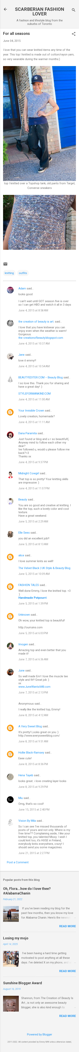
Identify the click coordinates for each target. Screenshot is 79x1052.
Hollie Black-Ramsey (31, 752)
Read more (67, 926)
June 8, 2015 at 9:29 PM (33, 787)
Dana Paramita (27, 433)
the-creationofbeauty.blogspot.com (40, 337)
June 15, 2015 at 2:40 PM (33, 809)
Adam (22, 288)
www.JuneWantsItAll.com (34, 686)
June (21, 670)
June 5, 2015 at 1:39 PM (33, 603)
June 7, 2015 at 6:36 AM (33, 659)
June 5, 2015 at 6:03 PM (33, 633)
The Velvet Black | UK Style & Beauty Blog (44, 568)
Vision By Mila (27, 820)
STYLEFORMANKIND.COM (34, 393)
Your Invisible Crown (31, 410)
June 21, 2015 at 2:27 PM (33, 853)
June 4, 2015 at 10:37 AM (34, 343)
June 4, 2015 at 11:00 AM (34, 399)
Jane (21, 354)
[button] (73, 34)
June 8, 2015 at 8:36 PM (33, 764)
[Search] (73, 10)
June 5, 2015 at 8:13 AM (33, 544)
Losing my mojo (15, 938)
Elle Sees (24, 532)
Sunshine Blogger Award (22, 983)
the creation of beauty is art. (36, 321)
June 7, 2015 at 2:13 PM (33, 692)
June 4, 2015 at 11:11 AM (34, 422)
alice (21, 555)
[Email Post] (5, 265)
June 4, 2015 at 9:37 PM (33, 462)
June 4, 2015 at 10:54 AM (34, 366)
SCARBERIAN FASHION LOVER (39, 12)
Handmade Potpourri (32, 597)
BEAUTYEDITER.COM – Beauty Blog (40, 377)
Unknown (24, 614)
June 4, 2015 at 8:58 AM (33, 310)
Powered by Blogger (39, 1034)
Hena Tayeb (25, 775)
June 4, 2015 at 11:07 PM (33, 488)
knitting (9, 273)
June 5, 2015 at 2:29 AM (33, 521)
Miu (20, 798)
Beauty (23, 499)
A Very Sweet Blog (30, 726)
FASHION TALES (28, 585)
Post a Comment (18, 862)
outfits (23, 273)
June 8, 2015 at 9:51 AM (33, 741)
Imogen (23, 644)
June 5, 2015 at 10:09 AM (34, 574)
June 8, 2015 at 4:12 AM (33, 715)
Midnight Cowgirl (28, 473)
